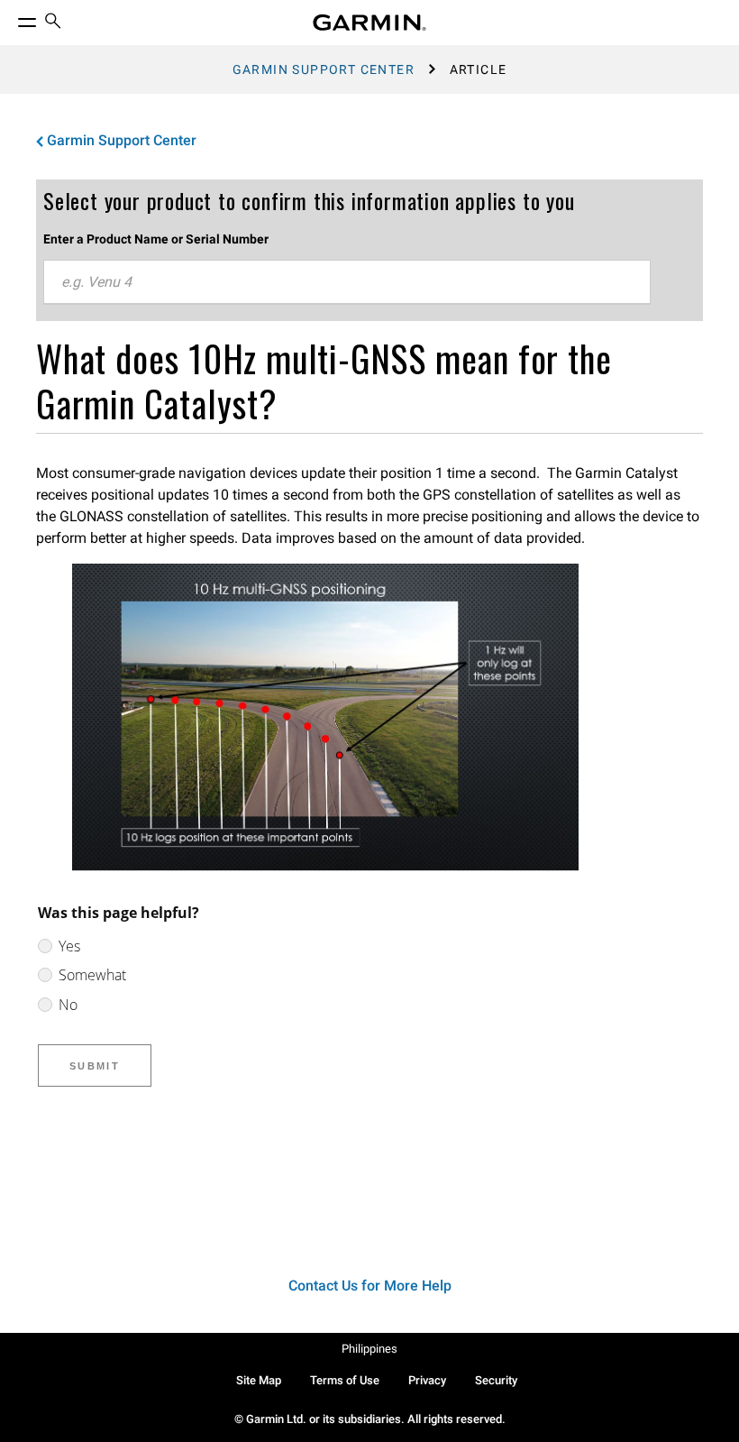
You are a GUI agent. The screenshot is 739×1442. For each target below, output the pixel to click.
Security (496, 1380)
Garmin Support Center (324, 69)
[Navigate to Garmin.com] (369, 22)
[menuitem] (53, 23)
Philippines (369, 1348)
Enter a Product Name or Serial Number (156, 239)
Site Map (258, 1380)
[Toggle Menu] (11, 18)
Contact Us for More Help (370, 1285)
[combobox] (347, 282)
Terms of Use (344, 1380)
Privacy (427, 1380)
